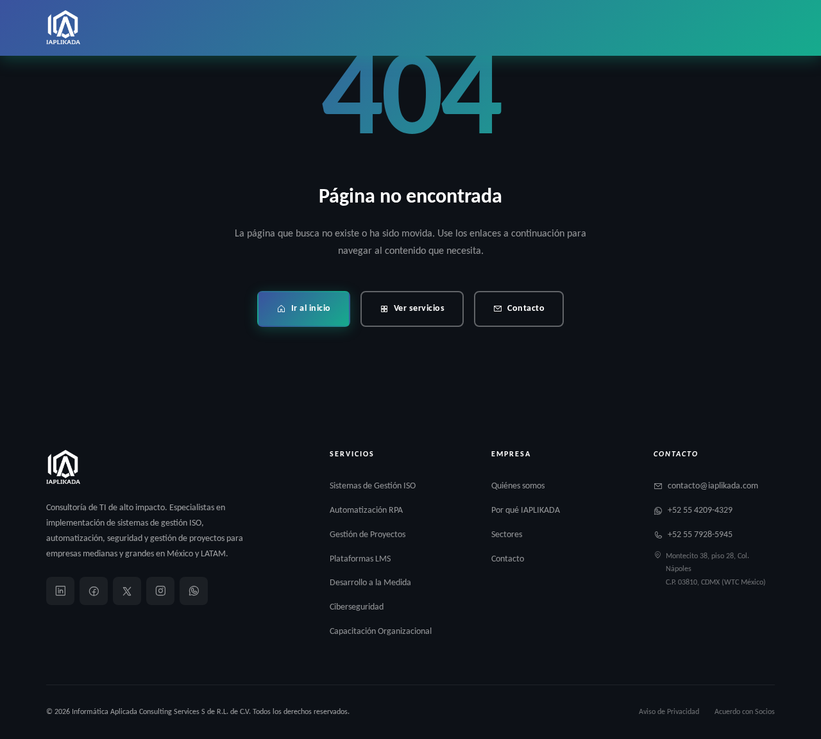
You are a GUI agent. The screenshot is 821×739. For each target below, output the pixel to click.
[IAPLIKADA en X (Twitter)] (127, 591)
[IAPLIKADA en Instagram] (160, 591)
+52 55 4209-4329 (700, 510)
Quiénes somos (518, 486)
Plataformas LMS (360, 559)
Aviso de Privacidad (669, 712)
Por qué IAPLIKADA (525, 510)
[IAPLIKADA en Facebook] (94, 591)
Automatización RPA (366, 510)
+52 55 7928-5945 (700, 535)
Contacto (526, 308)
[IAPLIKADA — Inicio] (63, 28)
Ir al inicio (311, 308)
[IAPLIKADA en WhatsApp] (194, 591)
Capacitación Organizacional (381, 631)
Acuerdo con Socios (745, 712)
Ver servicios (419, 308)
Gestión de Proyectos (367, 535)
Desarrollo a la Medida (370, 583)
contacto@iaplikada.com (713, 486)
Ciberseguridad (357, 607)
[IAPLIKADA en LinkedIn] (60, 591)
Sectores (506, 535)
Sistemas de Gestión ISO (373, 486)
